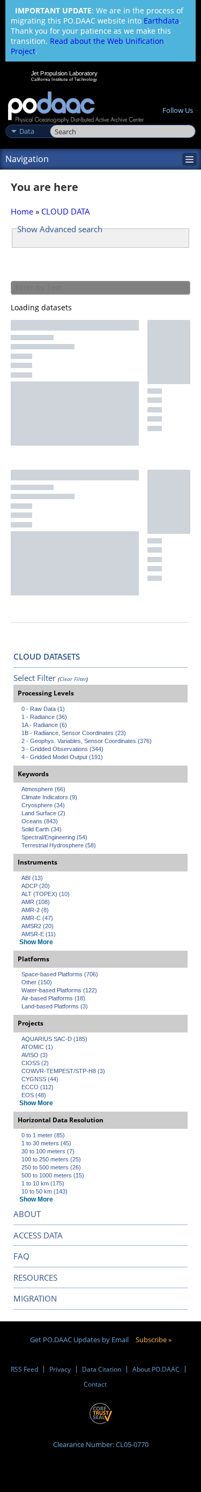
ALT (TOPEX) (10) (45, 894)
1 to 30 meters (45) (46, 1143)
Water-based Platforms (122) (59, 990)
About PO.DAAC (156, 1369)
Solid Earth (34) (41, 829)
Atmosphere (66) (43, 789)
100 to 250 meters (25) (51, 1159)
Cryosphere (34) (43, 805)
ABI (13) (32, 878)
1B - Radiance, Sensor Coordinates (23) (73, 733)
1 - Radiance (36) (44, 717)
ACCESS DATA (38, 1235)
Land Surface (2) (43, 813)
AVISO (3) (34, 1055)
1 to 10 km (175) (42, 1183)
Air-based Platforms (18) (53, 998)
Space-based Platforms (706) (59, 974)
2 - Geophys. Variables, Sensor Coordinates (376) (86, 741)
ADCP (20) (35, 886)
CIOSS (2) (35, 1063)
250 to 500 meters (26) (51, 1167)
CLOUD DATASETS (46, 656)
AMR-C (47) (37, 918)
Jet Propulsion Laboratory (64, 73)
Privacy (60, 1369)
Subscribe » (154, 1339)
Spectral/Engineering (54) (54, 837)
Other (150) (36, 982)
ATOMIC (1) (37, 1047)
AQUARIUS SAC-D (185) (54, 1039)
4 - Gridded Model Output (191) (62, 757)
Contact (95, 1384)
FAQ (21, 1256)
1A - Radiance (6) (44, 725)
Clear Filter (72, 679)
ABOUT (27, 1213)
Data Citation (101, 1369)
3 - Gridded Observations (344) (62, 749)
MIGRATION (35, 1298)
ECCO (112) (37, 1087)
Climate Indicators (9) (49, 797)
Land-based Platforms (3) (54, 1006)
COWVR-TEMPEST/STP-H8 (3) (63, 1071)
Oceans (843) (39, 821)
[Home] (76, 108)
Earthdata (161, 21)
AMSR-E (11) (38, 934)
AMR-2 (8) (35, 910)
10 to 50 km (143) (44, 1191)
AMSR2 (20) (37, 926)
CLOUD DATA (65, 211)
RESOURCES (35, 1277)
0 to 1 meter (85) (43, 1135)
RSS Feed (24, 1369)
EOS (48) (33, 1095)
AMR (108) (35, 902)
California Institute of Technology (64, 79)
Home (22, 211)
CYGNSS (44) (39, 1079)
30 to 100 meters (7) (48, 1151)
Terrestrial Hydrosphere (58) (58, 845)
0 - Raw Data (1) (43, 709)
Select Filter (34, 677)
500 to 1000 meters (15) (52, 1175)
